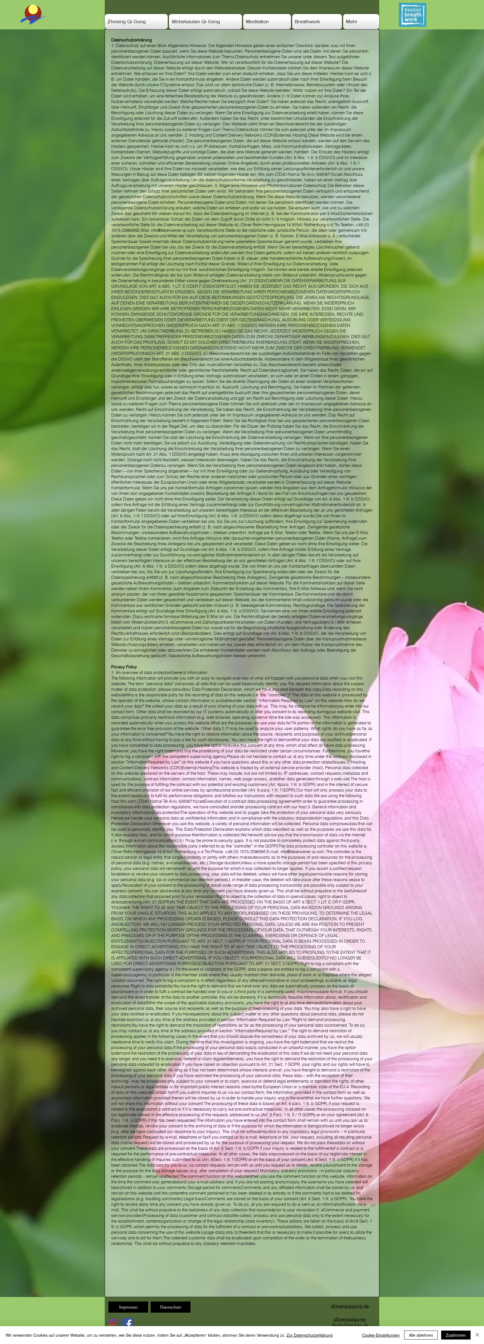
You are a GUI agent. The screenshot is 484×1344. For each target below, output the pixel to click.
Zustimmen (456, 1335)
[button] (136, 21)
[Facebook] (127, 1323)
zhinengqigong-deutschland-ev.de (350, 1322)
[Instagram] (113, 1323)
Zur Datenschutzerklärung (310, 1335)
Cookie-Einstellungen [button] (381, 1335)
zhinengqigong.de (350, 1306)
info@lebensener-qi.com (173, 230)
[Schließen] (477, 1335)
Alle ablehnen (421, 1335)
